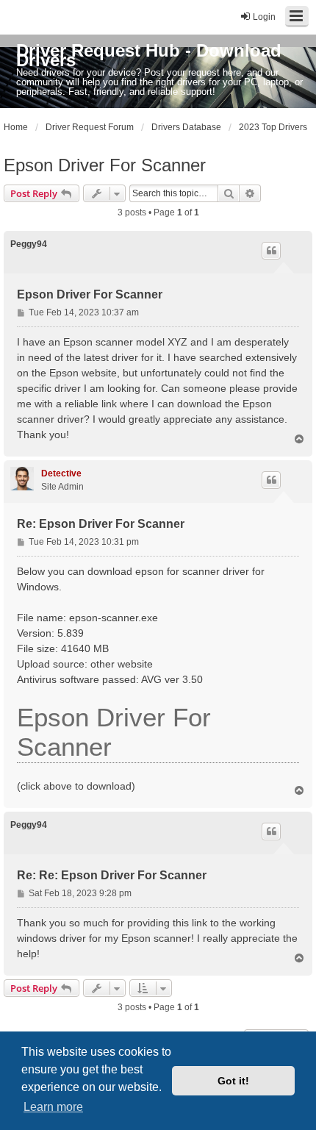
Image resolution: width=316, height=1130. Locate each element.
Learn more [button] (53, 1107)
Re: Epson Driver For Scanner (100, 524)
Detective (61, 473)
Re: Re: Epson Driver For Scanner (112, 875)
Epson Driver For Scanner (105, 165)
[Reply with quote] (271, 251)
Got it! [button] (233, 1081)
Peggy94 (28, 244)
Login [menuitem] (264, 17)
